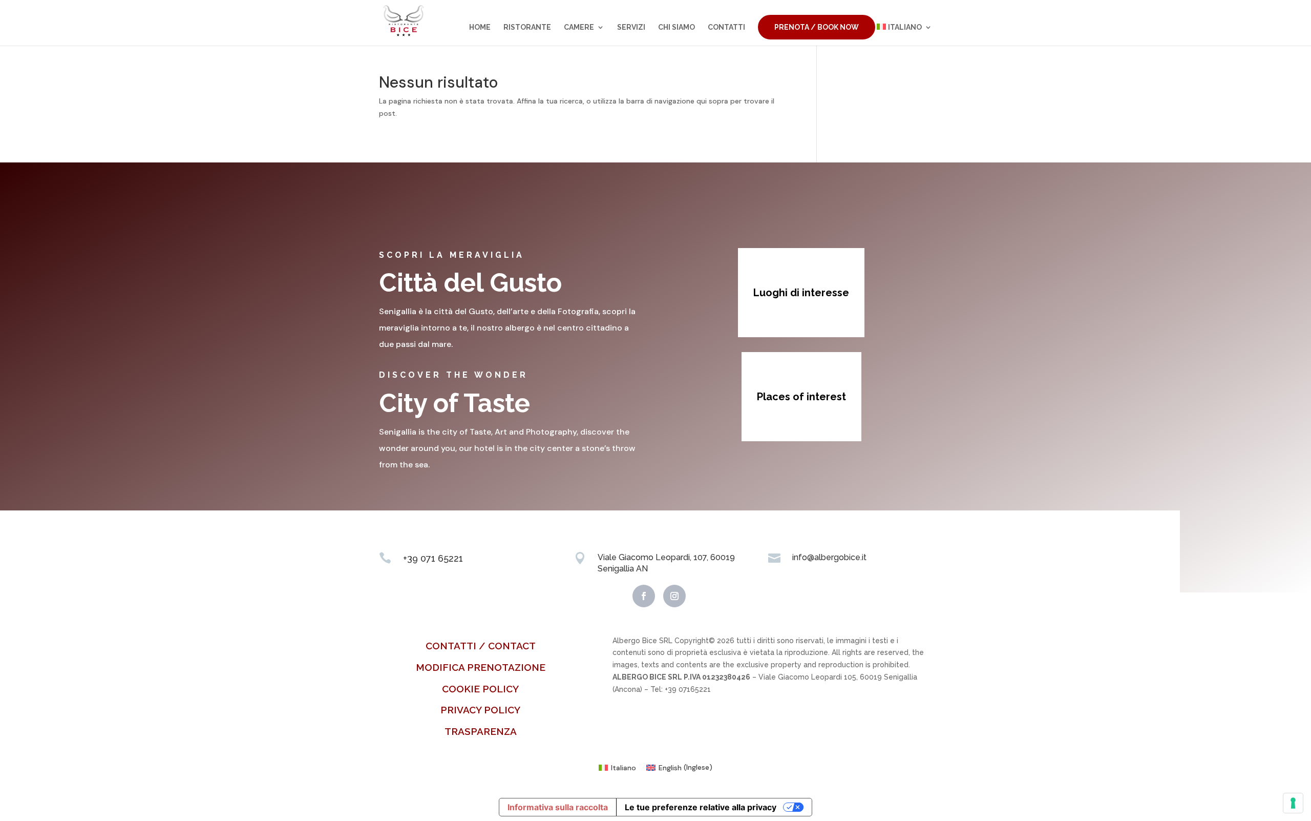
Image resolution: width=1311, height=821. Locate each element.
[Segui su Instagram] (674, 596)
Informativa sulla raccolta (558, 807)
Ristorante (527, 27)
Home (480, 27)
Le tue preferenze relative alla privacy (700, 807)
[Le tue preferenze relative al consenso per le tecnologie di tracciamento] (1293, 803)
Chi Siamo (676, 27)
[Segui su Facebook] (643, 596)
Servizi (631, 27)
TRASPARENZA (481, 731)
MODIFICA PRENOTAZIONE (480, 667)
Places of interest (801, 397)
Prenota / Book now (816, 27)
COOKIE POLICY (480, 688)
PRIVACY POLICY (480, 709)
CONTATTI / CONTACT (481, 645)
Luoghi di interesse (801, 292)
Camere (579, 27)
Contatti (726, 27)
